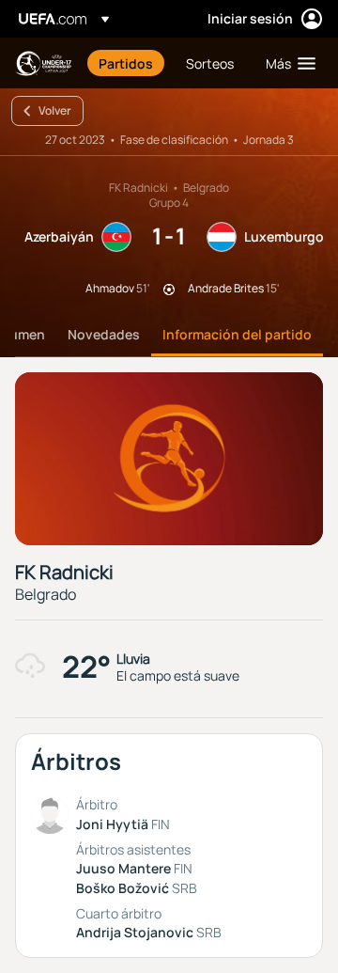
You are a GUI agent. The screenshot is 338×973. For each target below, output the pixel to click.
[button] (286, 63)
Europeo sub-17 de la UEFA (43, 63)
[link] (125, 63)
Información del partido (237, 334)
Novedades (104, 334)
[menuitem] (126, 63)
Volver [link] (54, 110)
